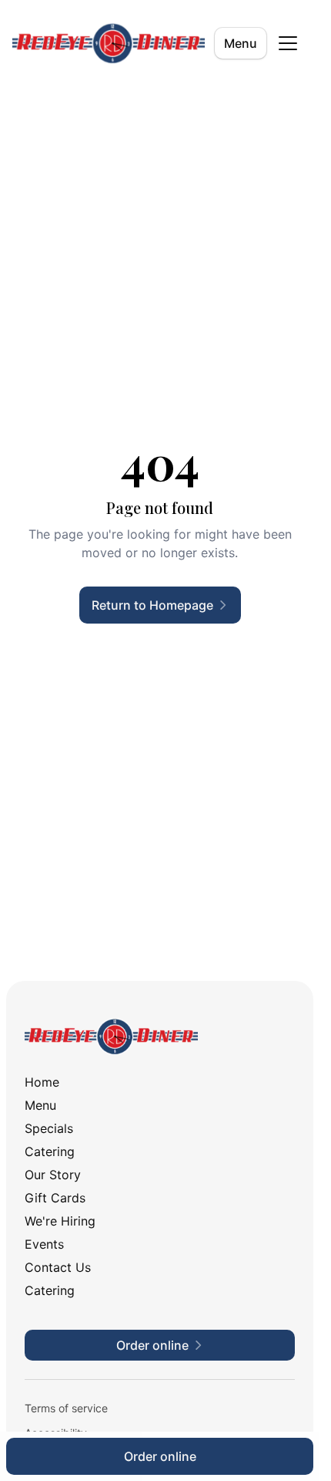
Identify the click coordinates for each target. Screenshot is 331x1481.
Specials (49, 1128)
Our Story (53, 1174)
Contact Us (58, 1267)
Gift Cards (55, 1197)
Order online (160, 1456)
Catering (50, 1151)
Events (44, 1244)
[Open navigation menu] (287, 43)
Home (42, 1082)
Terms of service (66, 1408)
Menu (240, 43)
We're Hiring (60, 1221)
